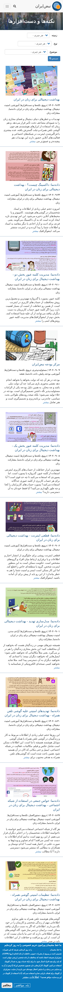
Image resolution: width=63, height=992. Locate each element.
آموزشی (15, 105)
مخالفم (7, 985)
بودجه (47, 374)
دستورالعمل (35, 815)
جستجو (55, 58)
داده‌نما (12, 109)
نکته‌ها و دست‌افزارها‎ (30, 105)
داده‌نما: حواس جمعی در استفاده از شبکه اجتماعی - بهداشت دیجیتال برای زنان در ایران (34, 805)
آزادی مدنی (13, 631)
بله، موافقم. (22, 985)
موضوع (53, 52)
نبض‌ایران (43, 6)
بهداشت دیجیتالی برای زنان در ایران (37, 99)
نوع (55, 43)
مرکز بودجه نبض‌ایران (46, 364)
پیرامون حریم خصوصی (41, 950)
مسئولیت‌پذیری (39, 370)
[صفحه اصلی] (57, 6)
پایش (41, 374)
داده (36, 374)
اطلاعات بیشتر (30, 977)
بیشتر (33, 141)
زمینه (54, 35)
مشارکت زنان (53, 113)
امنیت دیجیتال (12, 284)
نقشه (21, 374)
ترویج (44, 105)
